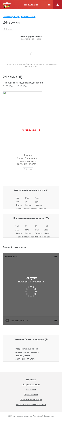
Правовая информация (31, 399)
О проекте (31, 379)
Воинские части (28, 16)
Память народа (7, 4)
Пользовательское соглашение (31, 404)
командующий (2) (31, 129)
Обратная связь (31, 394)
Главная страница (11, 16)
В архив (9, 29)
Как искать (31, 389)
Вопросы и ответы (31, 384)
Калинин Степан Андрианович (27, 156)
